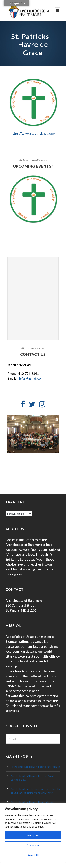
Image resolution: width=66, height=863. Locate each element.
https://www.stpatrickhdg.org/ (33, 133)
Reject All (32, 855)
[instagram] (42, 404)
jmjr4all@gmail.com (29, 378)
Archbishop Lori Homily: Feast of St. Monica (35, 766)
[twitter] (32, 404)
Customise (33, 845)
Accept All (33, 835)
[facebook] (23, 404)
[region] (33, 833)
